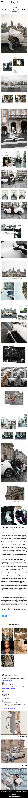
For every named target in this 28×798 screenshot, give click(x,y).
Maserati (20, 556)
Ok (10, 796)
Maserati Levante (17, 560)
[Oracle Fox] (14, 2)
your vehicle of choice (12, 565)
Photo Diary (14, 11)
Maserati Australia (15, 608)
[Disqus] (14, 691)
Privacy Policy (16, 796)
